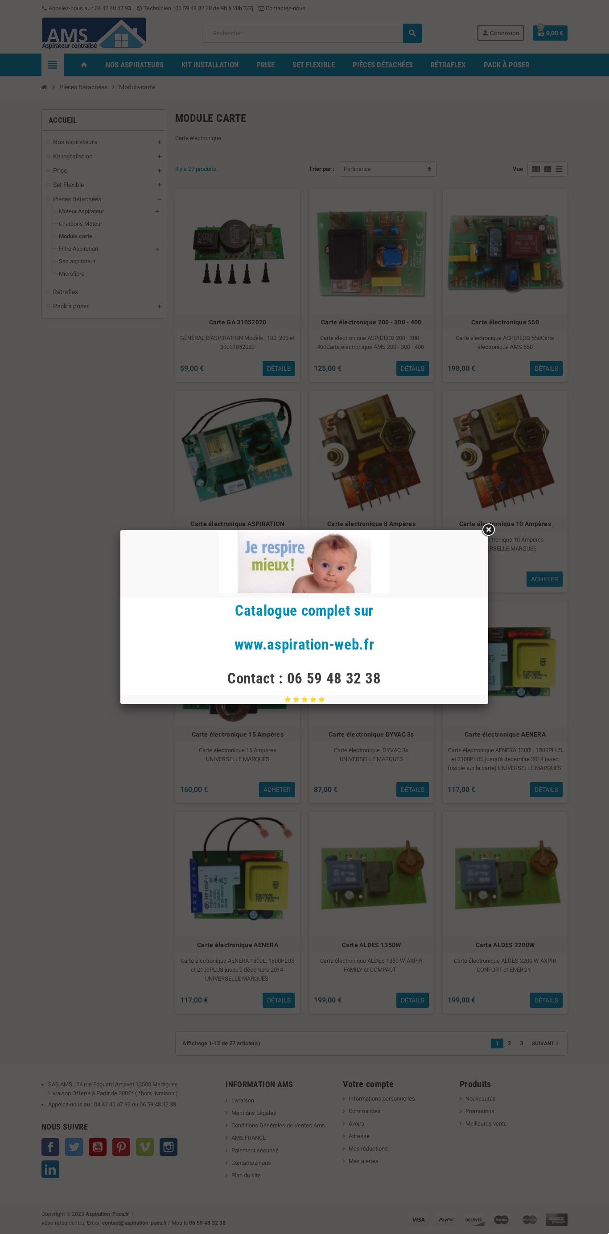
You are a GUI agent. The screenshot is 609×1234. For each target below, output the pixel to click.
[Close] (488, 530)
